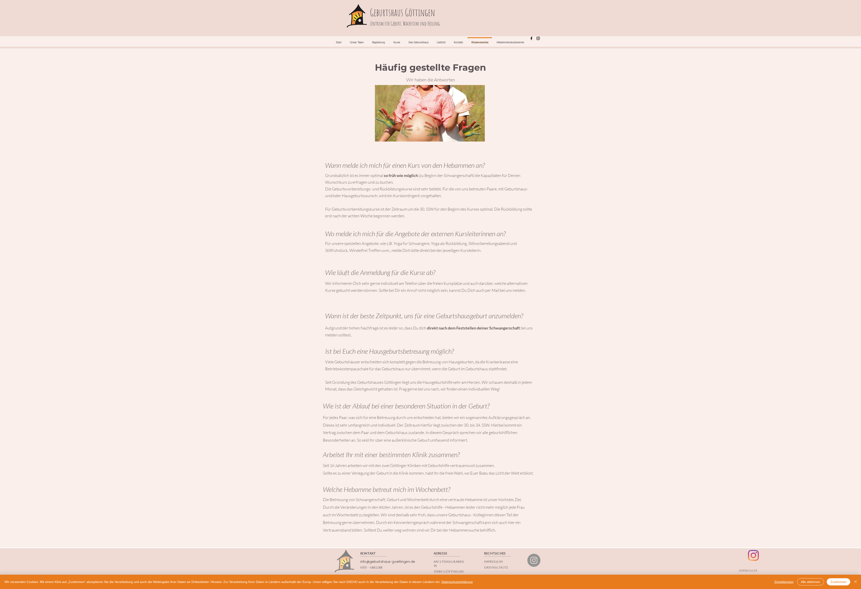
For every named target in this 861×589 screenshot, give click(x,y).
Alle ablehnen (810, 582)
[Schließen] (855, 581)
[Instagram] (533, 560)
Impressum (748, 570)
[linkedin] (538, 38)
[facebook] (531, 38)
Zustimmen (838, 582)
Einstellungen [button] (784, 582)
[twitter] (753, 555)
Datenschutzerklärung (457, 582)
